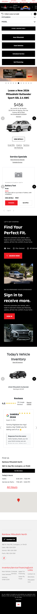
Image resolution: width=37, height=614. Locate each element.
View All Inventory (18, 363)
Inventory (6, 568)
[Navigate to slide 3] (10, 83)
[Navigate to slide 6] (18, 83)
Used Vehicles (6, 575)
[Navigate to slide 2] (8, 83)
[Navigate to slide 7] (21, 83)
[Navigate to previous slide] (1, 74)
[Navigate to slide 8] (23, 83)
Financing (23, 568)
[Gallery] (18, 74)
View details (19, 140)
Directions (31, 578)
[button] (18, 501)
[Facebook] (4, 559)
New (8, 249)
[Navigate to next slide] (35, 74)
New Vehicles (6, 572)
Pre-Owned (20, 249)
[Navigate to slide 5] (15, 83)
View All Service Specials (17, 160)
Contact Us (10, 540)
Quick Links (30, 569)
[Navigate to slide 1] (5, 83)
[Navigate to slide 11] (31, 83)
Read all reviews (29, 404)
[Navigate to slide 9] (26, 83)
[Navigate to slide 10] (28, 83)
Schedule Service (17, 163)
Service (14, 568)
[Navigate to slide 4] (13, 83)
